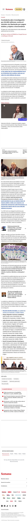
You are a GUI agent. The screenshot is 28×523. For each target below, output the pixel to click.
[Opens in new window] (4, 506)
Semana (3, 14)
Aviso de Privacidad (6, 509)
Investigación (4, 381)
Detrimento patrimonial (14, 381)
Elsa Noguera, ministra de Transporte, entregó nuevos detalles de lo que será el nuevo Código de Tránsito (10, 152)
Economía (8, 14)
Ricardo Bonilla (5, 383)
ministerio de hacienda (7, 378)
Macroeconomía (15, 14)
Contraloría (16, 378)
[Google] (2, 506)
